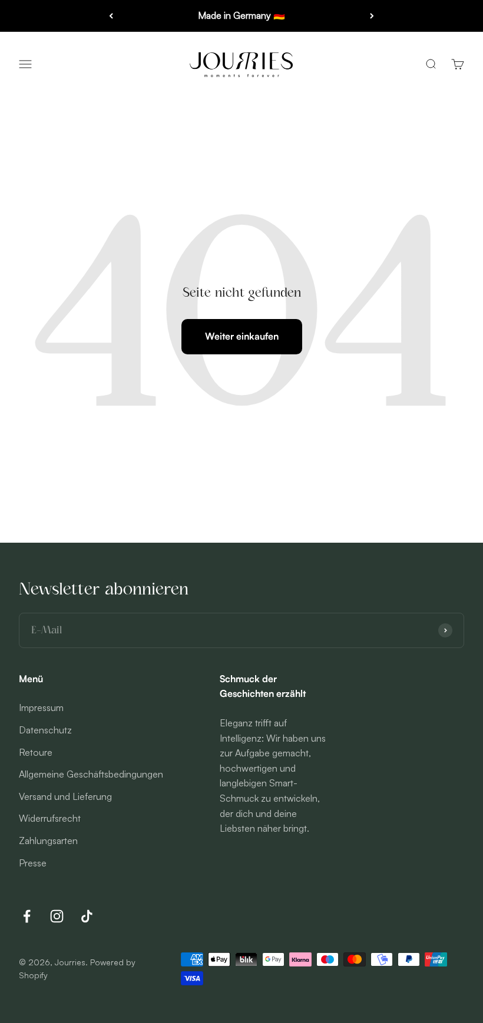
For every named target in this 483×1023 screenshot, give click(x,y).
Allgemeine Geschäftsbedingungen (91, 774)
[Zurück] (111, 16)
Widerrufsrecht (50, 818)
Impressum (41, 707)
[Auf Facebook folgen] (27, 916)
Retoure (35, 752)
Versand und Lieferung (65, 796)
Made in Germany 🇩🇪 (241, 15)
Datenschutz (45, 730)
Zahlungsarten (48, 840)
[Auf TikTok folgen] (87, 916)
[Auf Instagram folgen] (57, 916)
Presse (33, 863)
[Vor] (372, 16)
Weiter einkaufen (242, 336)
